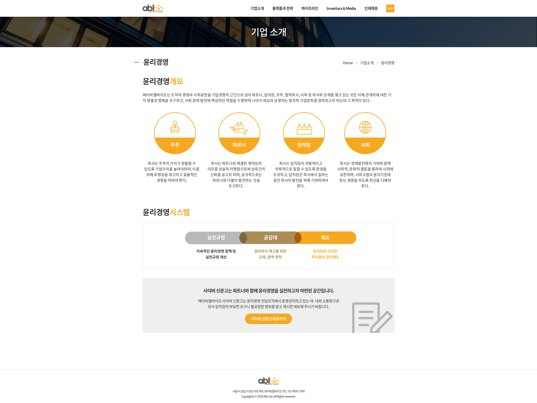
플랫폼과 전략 (282, 8)
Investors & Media (341, 8)
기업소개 (257, 8)
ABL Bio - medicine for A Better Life (153, 8)
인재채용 (371, 8)
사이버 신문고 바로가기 (268, 319)
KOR (390, 8)
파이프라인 (309, 8)
